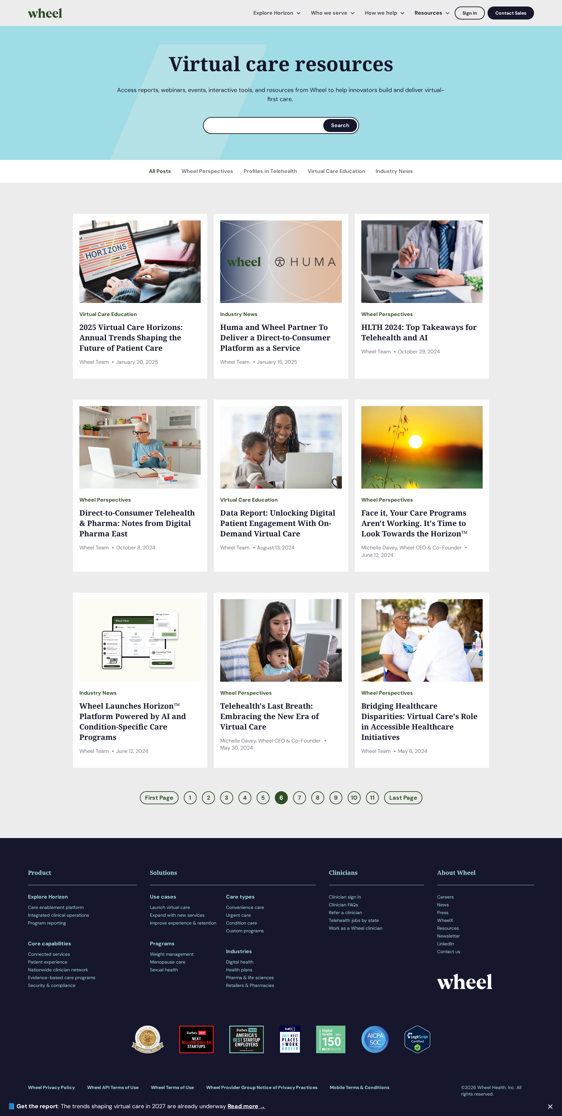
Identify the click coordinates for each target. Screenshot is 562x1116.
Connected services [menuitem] (49, 954)
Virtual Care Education (336, 171)
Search (340, 125)
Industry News (394, 171)
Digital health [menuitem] (239, 962)
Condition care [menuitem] (241, 923)
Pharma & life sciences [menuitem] (250, 977)
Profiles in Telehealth (270, 171)
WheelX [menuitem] (445, 920)
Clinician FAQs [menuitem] (343, 905)
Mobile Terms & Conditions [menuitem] (359, 1087)
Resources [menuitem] (428, 12)
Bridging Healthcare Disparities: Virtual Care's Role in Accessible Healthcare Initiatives (419, 721)
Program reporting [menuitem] (47, 923)
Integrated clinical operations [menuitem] (58, 915)
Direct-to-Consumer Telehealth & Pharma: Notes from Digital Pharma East (137, 523)
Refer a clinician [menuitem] (345, 912)
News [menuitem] (443, 905)
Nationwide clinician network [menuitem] (58, 970)
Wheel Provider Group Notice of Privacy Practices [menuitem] (261, 1087)
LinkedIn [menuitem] (445, 944)
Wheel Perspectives (207, 171)
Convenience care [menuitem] (245, 907)
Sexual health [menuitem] (164, 970)
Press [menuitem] (442, 912)
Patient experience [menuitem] (47, 962)
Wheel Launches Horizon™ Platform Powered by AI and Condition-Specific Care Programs (132, 721)
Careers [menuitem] (445, 897)
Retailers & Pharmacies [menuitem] (250, 985)
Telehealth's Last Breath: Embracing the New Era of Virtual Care (269, 716)
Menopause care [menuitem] (167, 962)
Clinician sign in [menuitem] (345, 897)
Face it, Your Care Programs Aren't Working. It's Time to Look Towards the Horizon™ (414, 523)
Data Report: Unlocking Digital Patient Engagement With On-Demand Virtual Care (277, 523)
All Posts (160, 171)
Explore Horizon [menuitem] (273, 12)
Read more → (246, 1106)
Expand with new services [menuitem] (177, 915)
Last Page (403, 798)
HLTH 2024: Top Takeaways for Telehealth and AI (419, 332)
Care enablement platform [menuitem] (56, 907)
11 (372, 798)
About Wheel (456, 872)
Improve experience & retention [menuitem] (183, 923)
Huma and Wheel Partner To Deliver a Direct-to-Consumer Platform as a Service (275, 337)
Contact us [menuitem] (448, 951)
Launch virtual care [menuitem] (170, 907)
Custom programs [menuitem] (245, 931)
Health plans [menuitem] (239, 970)
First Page (159, 798)
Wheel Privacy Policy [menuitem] (51, 1087)
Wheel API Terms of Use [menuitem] (113, 1087)
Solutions (163, 872)
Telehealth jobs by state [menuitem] (354, 920)
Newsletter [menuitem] (448, 936)
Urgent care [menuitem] (238, 915)
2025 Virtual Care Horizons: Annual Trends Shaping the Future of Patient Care (131, 337)
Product (39, 872)
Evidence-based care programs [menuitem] (61, 977)
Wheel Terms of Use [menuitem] (172, 1087)
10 (354, 798)
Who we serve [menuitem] (329, 12)
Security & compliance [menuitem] (51, 985)
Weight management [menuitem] (172, 954)
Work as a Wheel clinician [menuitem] (355, 928)
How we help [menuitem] (381, 12)
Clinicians (343, 872)
